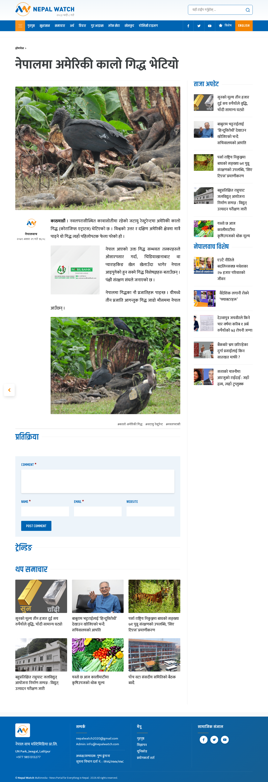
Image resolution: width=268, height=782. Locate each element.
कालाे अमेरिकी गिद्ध (130, 425)
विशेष (228, 26)
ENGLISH (244, 25)
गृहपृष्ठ (31, 26)
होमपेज (20, 48)
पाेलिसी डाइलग (148, 26)
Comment (28, 465)
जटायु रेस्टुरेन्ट (155, 425)
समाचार (60, 26)
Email (79, 502)
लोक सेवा (114, 26)
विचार (82, 26)
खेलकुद (129, 26)
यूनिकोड (142, 751)
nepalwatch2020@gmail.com (97, 738)
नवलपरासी (174, 425)
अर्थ (72, 26)
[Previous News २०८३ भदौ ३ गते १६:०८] (9, 390)
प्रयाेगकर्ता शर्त (145, 758)
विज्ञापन (142, 745)
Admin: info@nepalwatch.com (97, 744)
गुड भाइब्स (97, 26)
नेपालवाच (31, 234)
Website (132, 502)
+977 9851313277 (28, 757)
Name (26, 502)
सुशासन (45, 26)
